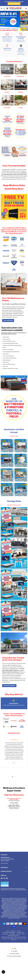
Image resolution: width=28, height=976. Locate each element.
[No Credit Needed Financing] (21, 29)
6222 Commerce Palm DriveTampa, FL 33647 (7, 850)
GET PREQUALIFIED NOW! (14, 3)
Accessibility (12, 925)
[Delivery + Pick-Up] (7, 29)
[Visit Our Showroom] (21, 41)
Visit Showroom (8, 312)
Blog (23, 925)
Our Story (19, 925)
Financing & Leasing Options (9, 924)
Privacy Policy (5, 925)
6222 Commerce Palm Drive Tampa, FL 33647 (14, 790)
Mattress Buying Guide (13, 927)
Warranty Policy (20, 924)
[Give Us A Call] (7, 41)
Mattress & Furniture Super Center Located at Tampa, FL (14, 928)
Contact (18, 922)
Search (7, 922)
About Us (13, 922)
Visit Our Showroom (9, 677)
